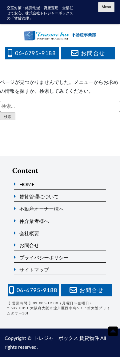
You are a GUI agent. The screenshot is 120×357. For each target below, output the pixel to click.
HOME (26, 184)
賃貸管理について (39, 196)
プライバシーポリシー (44, 257)
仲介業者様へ (34, 221)
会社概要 (29, 233)
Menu (106, 7)
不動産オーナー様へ (41, 209)
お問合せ (29, 245)
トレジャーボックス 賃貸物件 (66, 338)
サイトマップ (34, 270)
